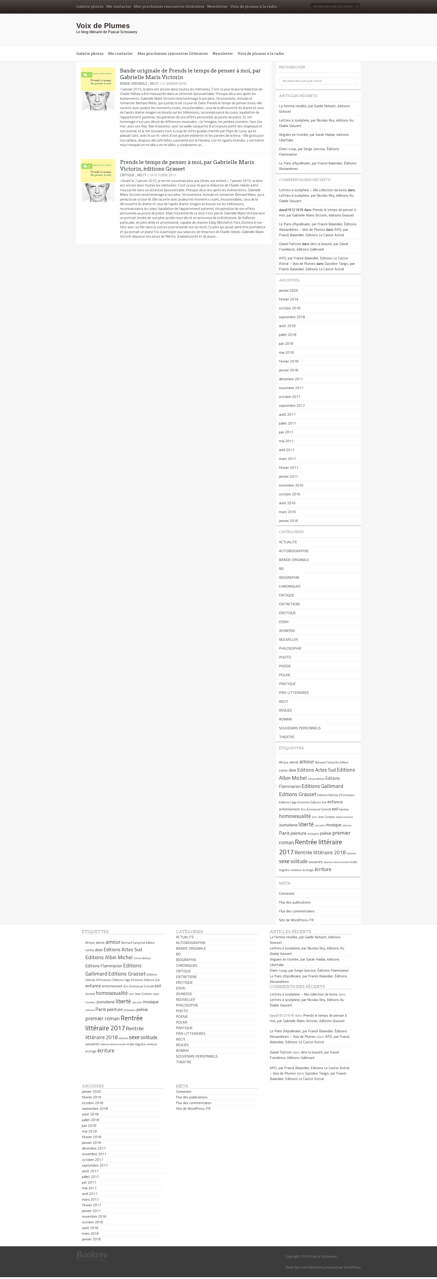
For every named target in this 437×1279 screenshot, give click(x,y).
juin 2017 (286, 432)
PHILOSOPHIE (290, 648)
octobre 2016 (289, 494)
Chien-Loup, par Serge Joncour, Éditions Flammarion (309, 970)
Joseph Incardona (344, 817)
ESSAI (283, 621)
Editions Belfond (316, 779)
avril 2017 (286, 449)
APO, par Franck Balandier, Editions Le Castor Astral (313, 232)
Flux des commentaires (297, 911)
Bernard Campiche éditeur (332, 762)
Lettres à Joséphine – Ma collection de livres (313, 190)
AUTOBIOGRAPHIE (294, 551)
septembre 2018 (292, 317)
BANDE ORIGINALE (133, 83)
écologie (308, 870)
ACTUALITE (288, 542)
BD (281, 568)
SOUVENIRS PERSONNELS (300, 728)
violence (296, 870)
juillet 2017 (287, 423)
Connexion (287, 893)
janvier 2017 (288, 476)
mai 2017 (286, 441)
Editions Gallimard (322, 786)
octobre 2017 (289, 396)
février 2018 (288, 361)
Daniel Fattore (290, 243)
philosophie (313, 834)
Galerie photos (90, 6)
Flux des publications (295, 902)
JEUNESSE (287, 630)
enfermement (289, 809)
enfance (335, 801)
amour (306, 761)
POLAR (284, 675)
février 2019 (288, 299)
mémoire (346, 825)
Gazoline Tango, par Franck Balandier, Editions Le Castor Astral (317, 266)
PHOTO (285, 657)
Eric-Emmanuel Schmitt (316, 809)
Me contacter (118, 6)
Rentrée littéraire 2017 (114, 1023)
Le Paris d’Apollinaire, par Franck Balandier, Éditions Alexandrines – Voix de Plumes (317, 226)
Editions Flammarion (103, 966)
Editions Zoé (318, 802)
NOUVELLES (288, 639)
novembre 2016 (291, 485)
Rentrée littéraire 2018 (320, 852)
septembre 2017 (292, 405)
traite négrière (136, 1044)
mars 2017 (287, 458)
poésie (325, 833)
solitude (298, 861)
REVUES (285, 710)
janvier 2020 (288, 290)
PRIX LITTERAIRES (294, 692)
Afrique (283, 762)
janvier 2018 (288, 370)
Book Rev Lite (296, 1267)
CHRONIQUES (289, 586)
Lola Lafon (320, 825)
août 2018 (287, 325)
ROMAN (285, 719)
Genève (344, 809)
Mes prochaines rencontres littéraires (169, 6)
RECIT (154, 83)
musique (333, 824)
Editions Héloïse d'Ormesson (335, 795)
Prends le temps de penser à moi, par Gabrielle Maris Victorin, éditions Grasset (317, 212)
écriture (323, 869)
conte (283, 770)
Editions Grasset (297, 794)
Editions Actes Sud (316, 769)
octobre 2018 (289, 308)
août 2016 (287, 503)
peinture (298, 833)
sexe (284, 861)
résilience (351, 853)
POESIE (285, 666)
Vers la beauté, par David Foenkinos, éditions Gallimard (313, 246)
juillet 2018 (287, 334)
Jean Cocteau (326, 817)
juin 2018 (286, 343)
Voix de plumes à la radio (253, 6)
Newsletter (217, 6)
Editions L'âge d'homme (294, 802)
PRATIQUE (287, 683)
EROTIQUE (287, 613)
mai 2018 (286, 352)
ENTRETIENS (289, 604)
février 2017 (288, 467)
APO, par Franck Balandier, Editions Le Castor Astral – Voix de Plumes (313, 260)
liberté (306, 824)
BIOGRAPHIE (289, 577)
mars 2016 (287, 511)
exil (335, 808)
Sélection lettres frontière (336, 862)
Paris (284, 833)
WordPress (352, 1267)
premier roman (102, 1018)
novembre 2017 (291, 387)
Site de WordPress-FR (296, 920)
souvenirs (315, 861)
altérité (293, 762)
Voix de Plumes (103, 26)
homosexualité (295, 816)
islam (314, 817)
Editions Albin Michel (109, 957)
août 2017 (287, 414)
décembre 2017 (291, 379)
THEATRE (287, 737)
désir (292, 770)
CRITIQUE (127, 175)
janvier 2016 (288, 520)
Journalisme (288, 825)
